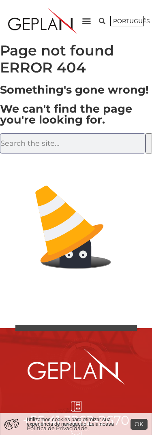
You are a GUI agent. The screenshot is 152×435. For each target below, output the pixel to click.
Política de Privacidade (57, 428)
